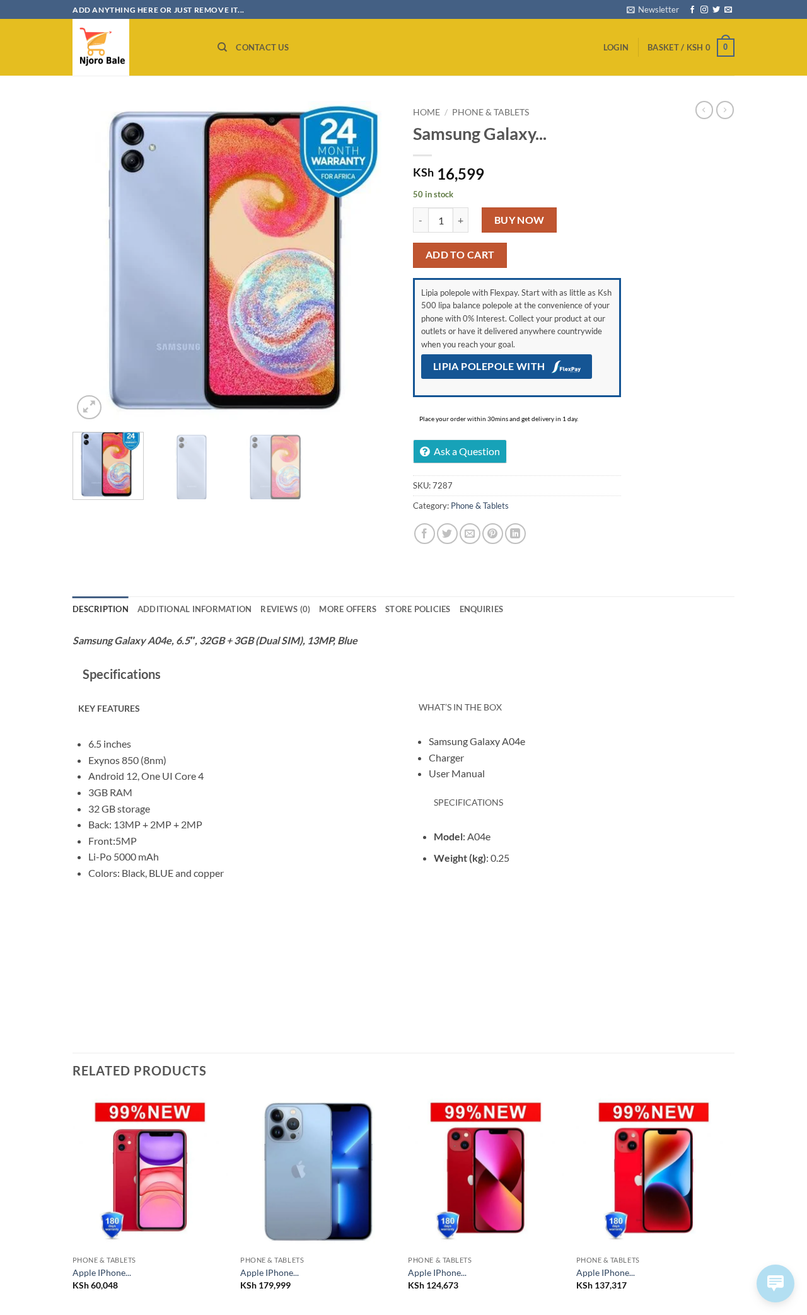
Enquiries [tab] (481, 609)
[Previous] (94, 261)
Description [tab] (101, 609)
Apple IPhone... (102, 1272)
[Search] (222, 47)
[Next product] (704, 110)
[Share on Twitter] (447, 533)
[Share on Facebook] (424, 533)
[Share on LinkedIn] (515, 533)
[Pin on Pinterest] (492, 533)
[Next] (372, 261)
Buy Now (519, 220)
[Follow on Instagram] (704, 10)
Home (426, 112)
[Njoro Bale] (136, 47)
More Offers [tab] (347, 609)
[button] (653, 9)
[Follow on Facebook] (692, 10)
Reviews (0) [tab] (285, 609)
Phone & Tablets (490, 112)
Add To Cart (460, 254)
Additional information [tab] (194, 609)
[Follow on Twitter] (716, 10)
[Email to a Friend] (470, 533)
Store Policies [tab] (418, 609)
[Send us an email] (728, 10)
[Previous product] (725, 110)
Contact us (262, 47)
